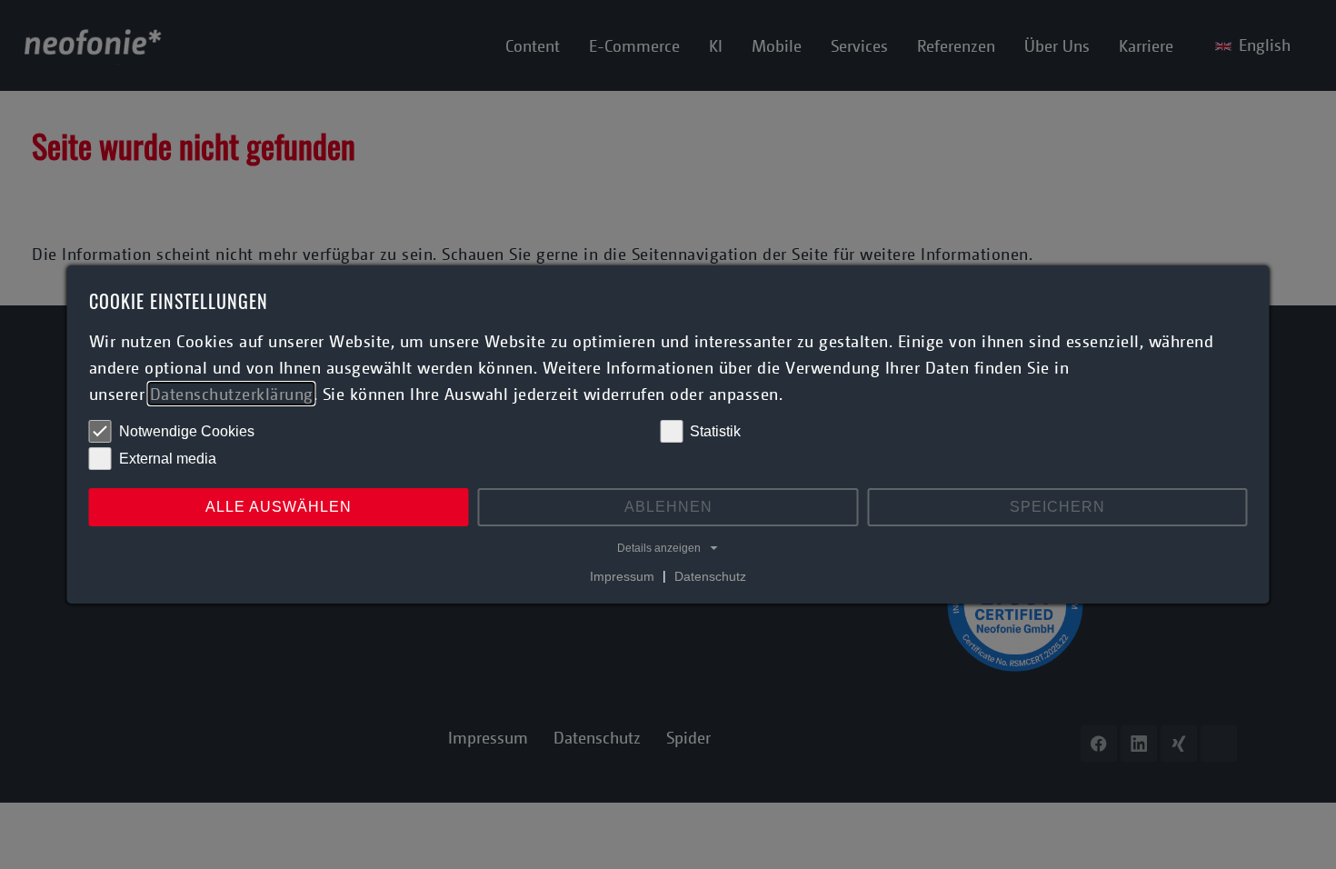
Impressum (622, 575)
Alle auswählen (278, 506)
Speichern (1057, 506)
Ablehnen (668, 506)
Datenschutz (710, 575)
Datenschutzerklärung (232, 394)
